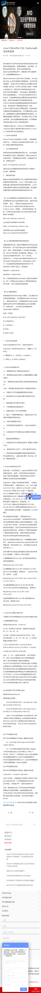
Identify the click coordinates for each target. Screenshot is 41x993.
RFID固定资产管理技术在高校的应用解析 (20, 880)
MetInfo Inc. (34, 982)
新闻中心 (12, 40)
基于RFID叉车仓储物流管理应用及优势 (20, 885)
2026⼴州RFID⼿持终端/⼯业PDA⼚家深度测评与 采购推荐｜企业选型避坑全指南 (20, 856)
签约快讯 (7, 836)
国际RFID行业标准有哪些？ (16, 871)
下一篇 (31, 812)
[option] (20, 22)
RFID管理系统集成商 (10, 802)
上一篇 (10, 812)
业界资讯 (7, 839)
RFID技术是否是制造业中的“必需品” (19, 876)
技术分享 (20, 40)
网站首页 (4, 40)
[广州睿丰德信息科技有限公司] (8, 3)
